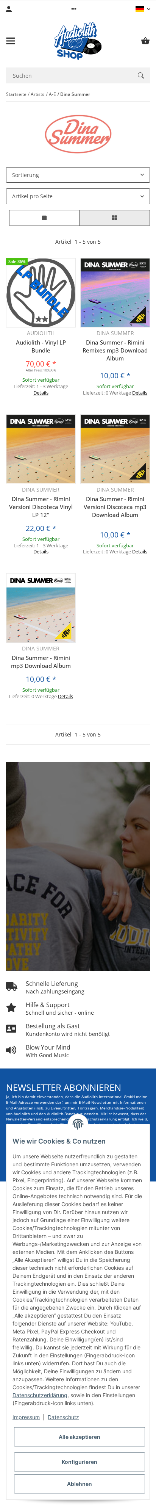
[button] (74, 9)
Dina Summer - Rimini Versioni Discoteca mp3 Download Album (115, 507)
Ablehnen (79, 1484)
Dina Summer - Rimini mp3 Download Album (41, 661)
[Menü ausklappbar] (10, 40)
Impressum (26, 1417)
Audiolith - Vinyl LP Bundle (41, 346)
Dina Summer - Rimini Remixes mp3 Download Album (115, 350)
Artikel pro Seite (32, 196)
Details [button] (40, 392)
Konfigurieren (79, 1462)
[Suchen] (140, 75)
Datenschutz (63, 1417)
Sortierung (25, 175)
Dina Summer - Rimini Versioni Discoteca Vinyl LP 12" (41, 507)
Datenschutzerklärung (39, 1395)
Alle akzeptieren (79, 1437)
